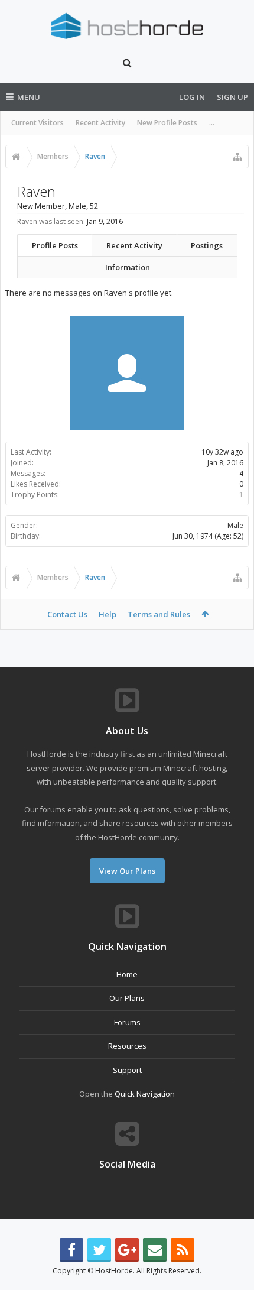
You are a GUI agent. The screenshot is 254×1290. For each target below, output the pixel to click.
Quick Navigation (145, 1093)
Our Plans (127, 998)
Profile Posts (55, 245)
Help (107, 614)
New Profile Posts (167, 123)
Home (127, 974)
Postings (207, 245)
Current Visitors (37, 123)
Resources (127, 1046)
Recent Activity (100, 123)
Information (127, 267)
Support (127, 1070)
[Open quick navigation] (237, 156)
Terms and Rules (159, 614)
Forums (127, 1022)
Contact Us (67, 614)
